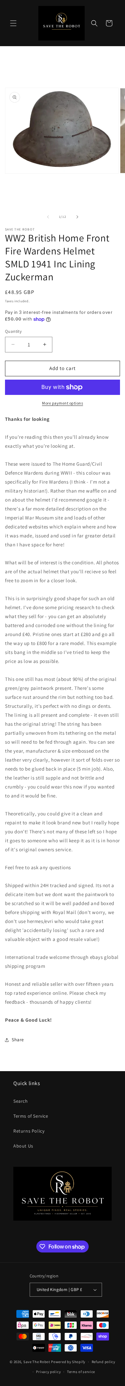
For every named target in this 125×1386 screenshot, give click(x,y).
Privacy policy (48, 1371)
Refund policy (103, 1361)
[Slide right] (77, 217)
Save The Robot (36, 1361)
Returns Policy (28, 1131)
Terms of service (81, 1371)
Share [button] (18, 1040)
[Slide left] (48, 217)
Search (20, 1101)
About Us (23, 1146)
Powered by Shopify (68, 1361)
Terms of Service (30, 1116)
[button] (13, 23)
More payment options (62, 403)
